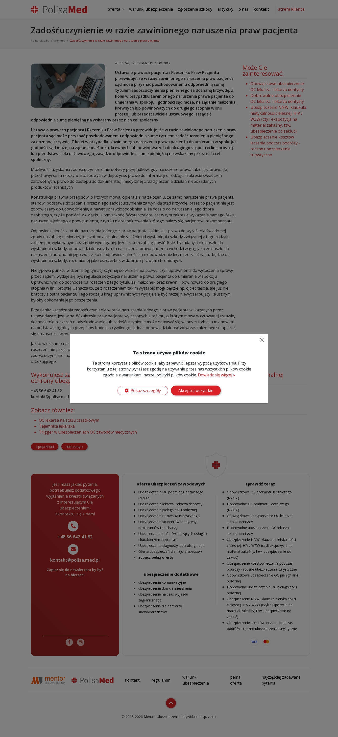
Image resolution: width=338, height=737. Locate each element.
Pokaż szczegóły (146, 390)
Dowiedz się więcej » (216, 375)
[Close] (262, 340)
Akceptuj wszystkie (195, 390)
